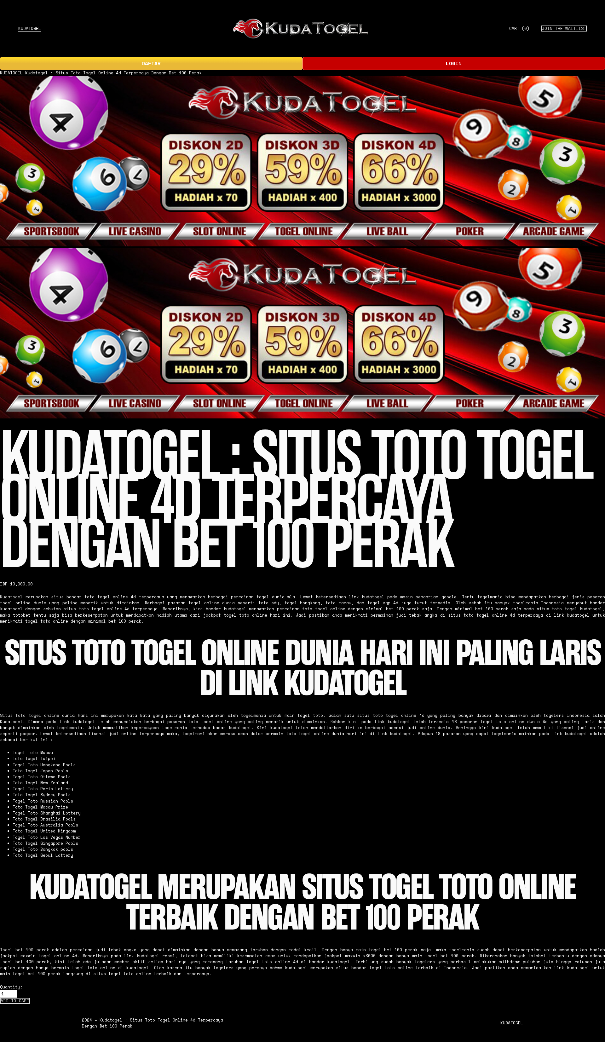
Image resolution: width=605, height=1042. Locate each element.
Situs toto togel (20, 715)
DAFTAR (151, 63)
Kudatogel (11, 597)
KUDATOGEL (29, 29)
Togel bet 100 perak (24, 950)
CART (519, 29)
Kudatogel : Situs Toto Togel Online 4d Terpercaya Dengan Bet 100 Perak (113, 73)
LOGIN (454, 63)
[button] (15, 1001)
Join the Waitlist (564, 29)
